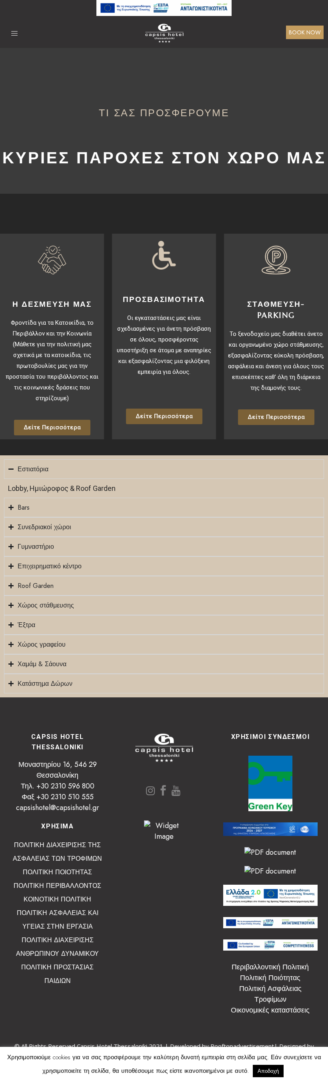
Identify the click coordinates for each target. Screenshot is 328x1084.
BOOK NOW (305, 32)
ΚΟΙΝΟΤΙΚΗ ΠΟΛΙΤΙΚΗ (57, 899)
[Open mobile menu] (16, 33)
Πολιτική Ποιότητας (270, 978)
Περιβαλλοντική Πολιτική (270, 967)
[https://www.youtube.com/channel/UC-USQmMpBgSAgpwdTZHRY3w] (176, 791)
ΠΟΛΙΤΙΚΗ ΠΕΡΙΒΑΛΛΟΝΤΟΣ (57, 885)
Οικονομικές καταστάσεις (270, 1010)
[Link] (164, 13)
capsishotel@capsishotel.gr (57, 807)
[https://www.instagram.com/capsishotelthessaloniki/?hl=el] (150, 791)
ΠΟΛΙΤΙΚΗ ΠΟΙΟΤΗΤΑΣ (57, 872)
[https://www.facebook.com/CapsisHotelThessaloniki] (163, 791)
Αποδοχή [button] (268, 1071)
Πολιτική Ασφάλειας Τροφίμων (270, 994)
